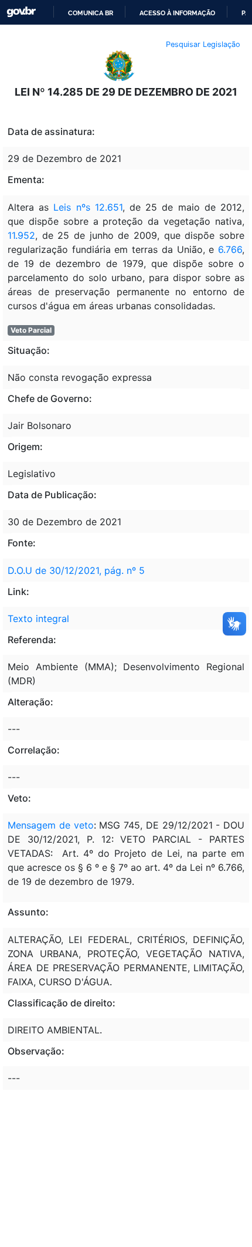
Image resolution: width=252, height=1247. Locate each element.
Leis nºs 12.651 (87, 207)
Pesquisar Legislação (203, 44)
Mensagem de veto (51, 825)
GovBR (21, 12)
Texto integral (38, 618)
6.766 (230, 249)
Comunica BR (90, 13)
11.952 (21, 235)
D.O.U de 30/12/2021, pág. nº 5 (76, 570)
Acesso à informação (177, 13)
